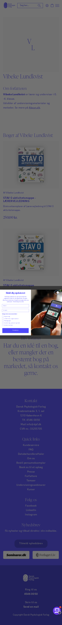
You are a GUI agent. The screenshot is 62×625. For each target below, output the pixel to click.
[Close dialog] (57, 292)
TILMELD (15, 330)
